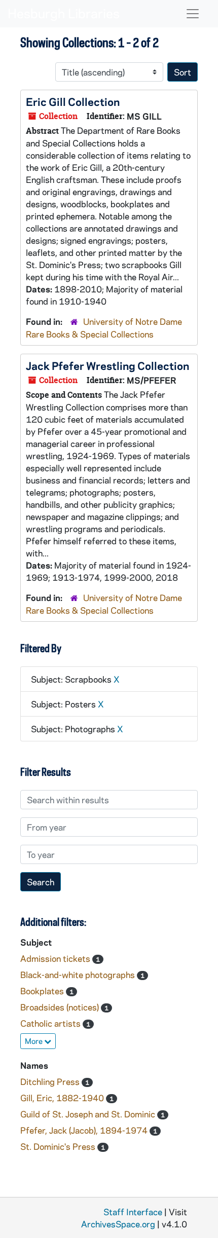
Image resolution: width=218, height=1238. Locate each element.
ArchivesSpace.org (118, 1223)
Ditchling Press (51, 1081)
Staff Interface (132, 1211)
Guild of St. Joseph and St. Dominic (88, 1113)
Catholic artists (51, 1023)
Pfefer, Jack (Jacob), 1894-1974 (85, 1130)
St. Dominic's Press (58, 1146)
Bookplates (43, 990)
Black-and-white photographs (78, 974)
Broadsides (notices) (60, 1006)
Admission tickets (56, 958)
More (34, 1041)
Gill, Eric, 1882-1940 (63, 1097)
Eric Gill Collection (73, 101)
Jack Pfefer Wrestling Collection (107, 365)
